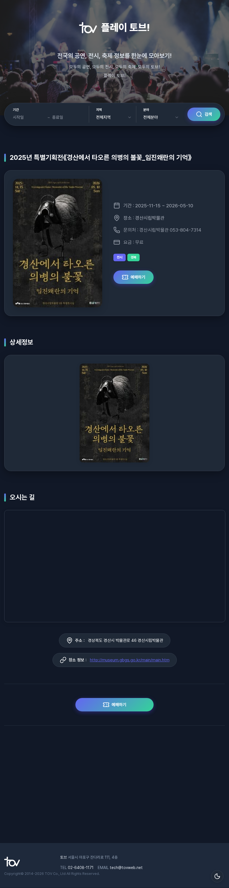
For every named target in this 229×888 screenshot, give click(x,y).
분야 (146, 110)
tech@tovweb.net (126, 867)
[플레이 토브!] (12, 865)
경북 (133, 257)
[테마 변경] (217, 876)
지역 (99, 110)
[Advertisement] (114, 787)
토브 (63, 857)
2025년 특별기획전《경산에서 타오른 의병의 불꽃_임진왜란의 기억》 (101, 157)
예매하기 (138, 277)
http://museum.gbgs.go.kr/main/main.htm (130, 660)
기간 (16, 110)
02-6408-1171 (81, 867)
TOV (48, 874)
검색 (208, 114)
